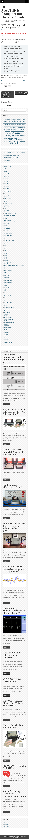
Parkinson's (6, 305)
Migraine (6, 289)
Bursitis (6, 196)
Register (6, 824)
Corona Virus (7, 216)
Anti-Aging (6, 176)
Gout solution (7, 160)
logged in (9, 105)
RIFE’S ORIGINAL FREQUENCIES (12, 154)
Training (6, 339)
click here (4, 36)
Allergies (6, 119)
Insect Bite (6, 277)
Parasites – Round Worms (10, 304)
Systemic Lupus (7, 330)
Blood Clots (6, 190)
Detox (20, 124)
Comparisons (7, 124)
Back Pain (16, 119)
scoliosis (6, 324)
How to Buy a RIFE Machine (10, 273)
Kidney (5, 284)
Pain (24, 129)
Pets (11, 133)
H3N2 (5, 255)
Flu (14, 126)
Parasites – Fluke (8, 302)
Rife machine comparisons (20, 135)
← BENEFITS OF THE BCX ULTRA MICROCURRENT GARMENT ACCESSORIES (7, 94)
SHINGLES (6, 325)
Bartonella (6, 186)
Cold (22, 123)
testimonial (8, 139)
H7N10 (5, 257)
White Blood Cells (8, 342)
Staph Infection (13, 136)
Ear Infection (7, 228)
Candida (9, 123)
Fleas (5, 243)
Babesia (12, 119)
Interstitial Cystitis (8, 282)
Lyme (18, 129)
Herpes (11, 129)
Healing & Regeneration (9, 262)
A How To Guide (7, 166)
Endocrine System (8, 232)
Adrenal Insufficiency (9, 169)
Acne (5, 168)
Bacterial (19, 119)
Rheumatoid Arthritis (8, 319)
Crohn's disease (7, 220)
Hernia (5, 267)
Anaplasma (6, 175)
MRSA (5, 292)
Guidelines (6, 252)
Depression (6, 223)
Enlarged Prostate (8, 233)
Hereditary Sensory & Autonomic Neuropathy (14, 265)
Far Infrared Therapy (9, 240)
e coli (5, 226)
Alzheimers (6, 173)
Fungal (5, 248)
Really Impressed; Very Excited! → (22, 93)
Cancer (5, 123)
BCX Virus (6, 188)
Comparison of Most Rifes (10, 211)
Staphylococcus (20, 136)
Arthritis (6, 178)
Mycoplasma (7, 294)
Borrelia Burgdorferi (8, 191)
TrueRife (19, 139)
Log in (5, 822)
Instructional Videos (8, 280)
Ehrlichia (6, 230)
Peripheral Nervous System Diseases (12, 309)
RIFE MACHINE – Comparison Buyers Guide (13, 12)
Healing (6, 260)
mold (21, 129)
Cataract (6, 205)
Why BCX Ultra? (7, 141)
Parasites (7, 131)
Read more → (6, 404)
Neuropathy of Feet (8, 295)
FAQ (13, 126)
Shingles (8, 136)
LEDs (6, 86)
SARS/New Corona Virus (9, 322)
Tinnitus (6, 335)
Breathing (6, 195)
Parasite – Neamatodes (9, 299)
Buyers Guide (21, 121)
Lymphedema (7, 287)
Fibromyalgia (7, 242)
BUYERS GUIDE (8, 198)
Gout (5, 250)
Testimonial (6, 332)
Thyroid (6, 334)
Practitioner (18, 133)
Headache (6, 258)
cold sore (24, 123)
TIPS (9, 86)
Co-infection (18, 123)
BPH (5, 193)
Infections (6, 275)
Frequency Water (8, 247)
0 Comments (3, 29)
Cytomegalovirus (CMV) (14, 124)
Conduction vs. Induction (9, 215)
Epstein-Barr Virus (8, 235)
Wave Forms (23, 139)
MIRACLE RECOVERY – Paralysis (11, 159)
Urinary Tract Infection (9, 341)
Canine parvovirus (8, 203)
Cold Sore (6, 210)
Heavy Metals (7, 263)
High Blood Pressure (8, 270)
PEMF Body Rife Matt (16, 131)
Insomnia (14, 129)
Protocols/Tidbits (9, 135)
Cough (5, 218)
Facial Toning (7, 237)
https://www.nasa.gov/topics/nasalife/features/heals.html (13, 80)
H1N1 (5, 253)
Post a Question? (8, 312)
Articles (9, 119)
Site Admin (6, 826)
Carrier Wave (13, 123)
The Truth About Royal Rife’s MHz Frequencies (14, 152)
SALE (5, 320)
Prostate (6, 315)
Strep (5, 329)
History (5, 272)
